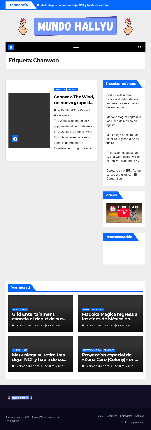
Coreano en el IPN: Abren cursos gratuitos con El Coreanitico (123, 174)
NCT (25, 350)
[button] (139, 47)
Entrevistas (126, 416)
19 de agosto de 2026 (29, 325)
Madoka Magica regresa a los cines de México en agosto (123, 121)
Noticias (139, 416)
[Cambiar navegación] (76, 47)
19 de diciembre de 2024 (73, 110)
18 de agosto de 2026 (99, 366)
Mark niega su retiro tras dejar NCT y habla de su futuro (122, 139)
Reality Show (20, 309)
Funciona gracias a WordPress (22, 417)
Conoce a (60, 90)
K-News (16, 350)
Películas (97, 309)
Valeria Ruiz (65, 115)
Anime (86, 309)
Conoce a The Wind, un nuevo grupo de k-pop (74, 102)
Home (99, 416)
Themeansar (12, 420)
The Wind (72, 90)
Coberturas (111, 416)
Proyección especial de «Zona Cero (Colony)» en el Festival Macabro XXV (123, 156)
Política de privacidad (132, 422)
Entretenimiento (92, 350)
